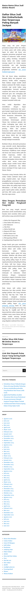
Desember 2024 (8, 462)
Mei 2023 (6, 504)
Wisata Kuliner (8, 573)
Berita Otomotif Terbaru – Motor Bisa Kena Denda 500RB (13, 588)
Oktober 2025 (8, 440)
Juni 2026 (7, 423)
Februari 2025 (8, 458)
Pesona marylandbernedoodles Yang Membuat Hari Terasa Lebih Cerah (14, 390)
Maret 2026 (7, 429)
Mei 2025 (6, 451)
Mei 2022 (6, 510)
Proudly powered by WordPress (14, 590)
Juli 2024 (6, 473)
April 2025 (7, 453)
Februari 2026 (8, 432)
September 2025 (9, 442)
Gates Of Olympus (9, 543)
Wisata (6, 571)
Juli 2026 (6, 421)
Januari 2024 (8, 486)
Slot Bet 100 (7, 560)
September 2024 (9, 469)
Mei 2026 (7, 425)
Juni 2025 (7, 449)
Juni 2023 (7, 501)
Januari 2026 (8, 434)
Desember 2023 (8, 488)
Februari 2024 (8, 484)
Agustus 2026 (8, 418)
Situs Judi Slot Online (7, 326)
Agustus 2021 (8, 517)
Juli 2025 (6, 447)
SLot (5, 558)
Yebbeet (6, 325)
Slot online (20, 325)
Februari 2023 (8, 508)
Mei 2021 (6, 523)
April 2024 (7, 480)
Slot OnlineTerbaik (7, 328)
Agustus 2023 (8, 497)
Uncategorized (8, 569)
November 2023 (9, 491)
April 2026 (7, 427)
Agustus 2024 (8, 471)
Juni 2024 (7, 475)
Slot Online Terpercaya (19, 326)
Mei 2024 (6, 477)
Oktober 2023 (8, 493)
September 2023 (9, 495)
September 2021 (9, 515)
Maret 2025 (7, 456)
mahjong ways (8, 549)
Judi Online (7, 545)
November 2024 (9, 464)
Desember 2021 (8, 512)
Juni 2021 (6, 521)
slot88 (6, 565)
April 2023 (7, 506)
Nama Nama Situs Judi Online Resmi (12, 6)
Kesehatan (7, 547)
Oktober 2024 (8, 467)
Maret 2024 (7, 482)
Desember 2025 (8, 436)
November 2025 (9, 438)
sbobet (6, 554)
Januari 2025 (8, 460)
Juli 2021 (6, 519)
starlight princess (9, 567)
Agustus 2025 (8, 445)
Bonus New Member (10, 538)
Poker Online (8, 551)
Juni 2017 (6, 526)
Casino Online (8, 541)
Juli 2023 (6, 499)
